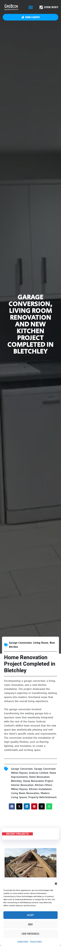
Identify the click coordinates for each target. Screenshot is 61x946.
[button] (56, 883)
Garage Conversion (20, 642)
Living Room (40, 642)
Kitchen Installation (40, 789)
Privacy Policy (36, 941)
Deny (30, 924)
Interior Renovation (22, 785)
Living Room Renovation (25, 793)
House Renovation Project (38, 781)
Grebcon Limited (38, 773)
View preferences (30, 934)
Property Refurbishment (42, 797)
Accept (30, 915)
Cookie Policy (22, 941)
